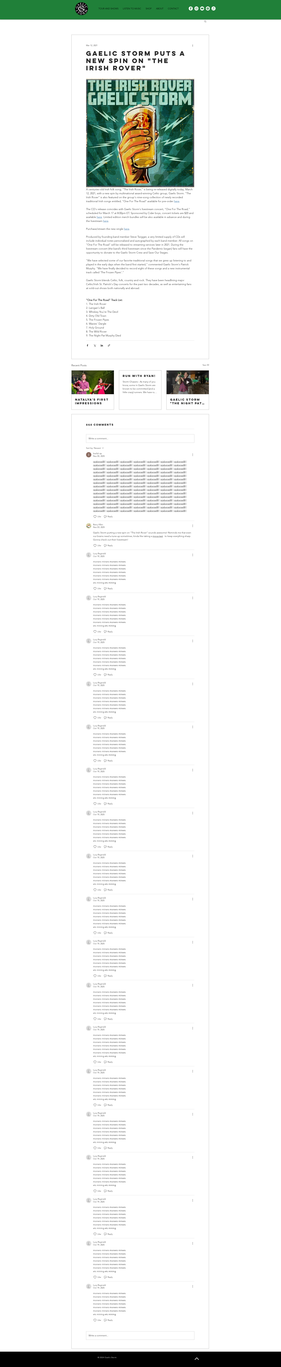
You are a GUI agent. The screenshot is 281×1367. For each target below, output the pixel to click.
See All (206, 365)
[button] (205, 21)
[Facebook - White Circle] (191, 8)
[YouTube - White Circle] (202, 8)
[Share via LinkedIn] (101, 345)
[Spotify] (208, 8)
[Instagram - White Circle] (196, 8)
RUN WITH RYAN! (139, 376)
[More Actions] (192, 454)
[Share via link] (109, 345)
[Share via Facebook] (87, 345)
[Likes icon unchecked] (95, 516)
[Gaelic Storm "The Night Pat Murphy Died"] (188, 382)
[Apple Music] (213, 8)
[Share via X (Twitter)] (94, 345)
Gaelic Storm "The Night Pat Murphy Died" (186, 401)
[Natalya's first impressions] (93, 382)
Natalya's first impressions (92, 401)
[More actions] (192, 45)
